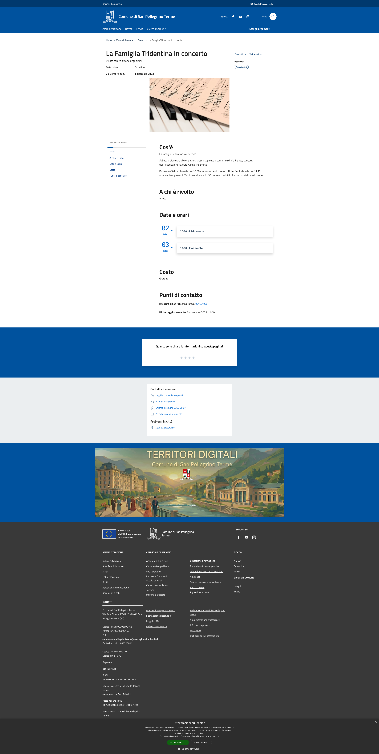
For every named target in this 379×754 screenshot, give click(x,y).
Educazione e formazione (202, 561)
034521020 (201, 304)
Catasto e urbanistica (157, 585)
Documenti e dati (111, 593)
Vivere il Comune (125, 40)
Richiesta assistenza (156, 626)
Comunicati (239, 566)
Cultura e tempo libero (157, 566)
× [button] (376, 722)
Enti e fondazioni (110, 577)
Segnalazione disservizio (158, 615)
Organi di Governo (111, 561)
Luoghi (237, 586)
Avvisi (237, 571)
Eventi (141, 40)
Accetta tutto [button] (177, 742)
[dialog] (189, 736)
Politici (105, 582)
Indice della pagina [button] (118, 142)
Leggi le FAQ (152, 621)
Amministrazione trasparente (205, 620)
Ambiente (195, 576)
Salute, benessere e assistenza (205, 582)
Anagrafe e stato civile (157, 561)
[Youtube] (239, 16)
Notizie (237, 561)
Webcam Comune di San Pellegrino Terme (207, 612)
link (217, 736)
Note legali (195, 630)
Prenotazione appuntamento (160, 610)
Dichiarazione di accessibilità (204, 636)
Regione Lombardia (112, 4)
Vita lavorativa (153, 571)
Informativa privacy (200, 625)
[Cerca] (273, 16)
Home (109, 40)
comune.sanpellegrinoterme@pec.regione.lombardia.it (130, 639)
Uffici (105, 571)
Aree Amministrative (112, 566)
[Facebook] (232, 16)
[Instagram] (247, 16)
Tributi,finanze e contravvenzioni (206, 571)
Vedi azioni (254, 54)
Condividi (239, 54)
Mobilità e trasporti (156, 594)
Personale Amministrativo (115, 587)
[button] (189, 748)
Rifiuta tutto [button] (201, 742)
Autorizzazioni (197, 587)
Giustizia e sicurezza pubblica (204, 566)
